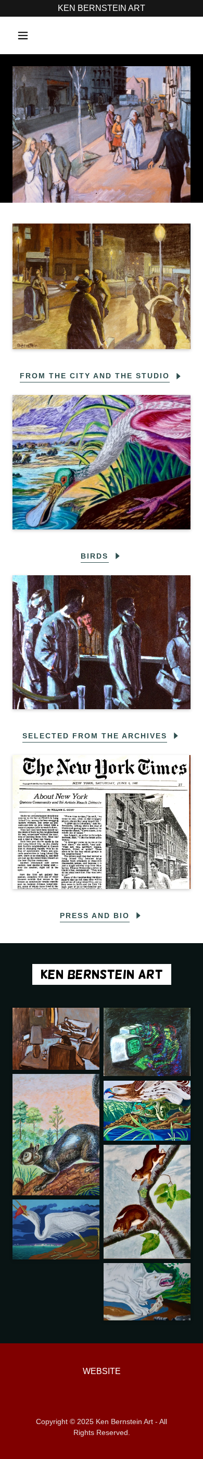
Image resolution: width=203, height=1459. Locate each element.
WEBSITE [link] (102, 1371)
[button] (22, 35)
